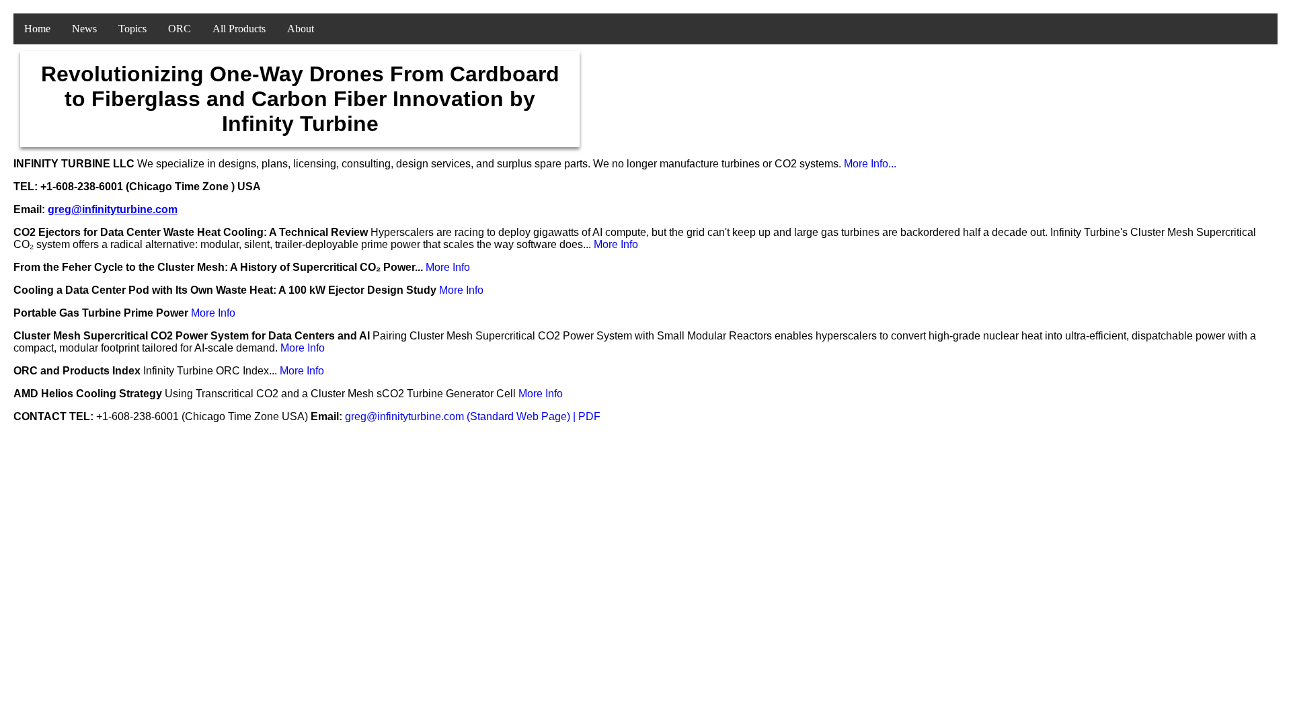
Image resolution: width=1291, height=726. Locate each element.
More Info (616, 244)
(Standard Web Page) (520, 416)
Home (37, 28)
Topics (132, 28)
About (300, 28)
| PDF (586, 416)
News (84, 28)
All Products (239, 28)
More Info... (870, 163)
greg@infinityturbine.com (113, 209)
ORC (179, 28)
